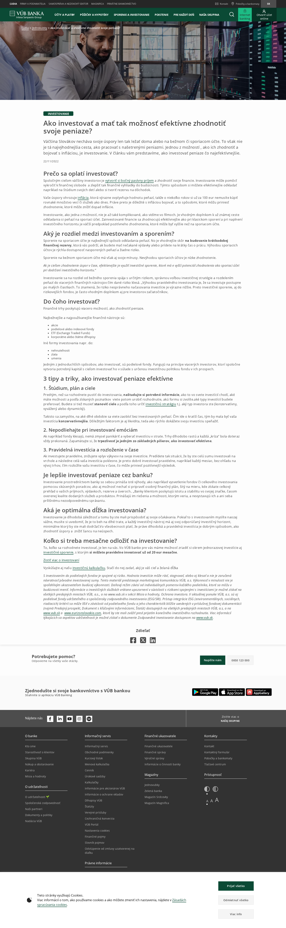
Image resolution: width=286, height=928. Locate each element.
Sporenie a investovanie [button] (131, 15)
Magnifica (97, 3)
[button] (231, 14)
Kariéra (30, 770)
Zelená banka (153, 791)
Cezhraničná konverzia (99, 818)
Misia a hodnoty (35, 776)
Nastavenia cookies (97, 830)
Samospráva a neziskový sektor (68, 3)
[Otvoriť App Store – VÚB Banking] (232, 692)
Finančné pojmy (95, 836)
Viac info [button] (236, 914)
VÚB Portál (91, 824)
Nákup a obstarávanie (39, 764)
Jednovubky (39, 28)
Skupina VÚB (33, 758)
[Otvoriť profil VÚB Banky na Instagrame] (79, 719)
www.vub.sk (51, 613)
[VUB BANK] (27, 14)
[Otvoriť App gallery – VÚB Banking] (259, 692)
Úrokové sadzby (95, 776)
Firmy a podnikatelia (33, 3)
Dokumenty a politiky (38, 815)
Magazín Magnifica (157, 803)
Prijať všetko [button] (236, 886)
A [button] (207, 801)
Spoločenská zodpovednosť (42, 803)
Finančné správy (155, 752)
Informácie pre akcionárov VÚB (105, 788)
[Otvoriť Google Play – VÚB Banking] (205, 692)
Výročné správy (154, 758)
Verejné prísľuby (95, 812)
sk (268, 3)
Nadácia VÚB (33, 821)
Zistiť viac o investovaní (61, 560)
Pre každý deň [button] (184, 15)
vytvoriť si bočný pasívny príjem (129, 180)
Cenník (89, 770)
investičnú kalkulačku (89, 568)
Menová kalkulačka (97, 764)
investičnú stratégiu (161, 404)
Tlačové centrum (215, 764)
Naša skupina (209, 15)
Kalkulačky (91, 782)
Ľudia (13, 3)
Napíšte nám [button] (212, 660)
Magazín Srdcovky (156, 797)
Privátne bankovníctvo (121, 3)
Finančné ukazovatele (159, 746)
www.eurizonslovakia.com (82, 613)
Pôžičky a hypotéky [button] (94, 15)
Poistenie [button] (161, 15)
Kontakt (224, 3)
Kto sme (30, 746)
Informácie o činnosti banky (163, 764)
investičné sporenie (58, 552)
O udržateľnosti (35, 797)
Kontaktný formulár (217, 752)
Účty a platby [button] (64, 15)
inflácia (83, 198)
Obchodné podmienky (99, 752)
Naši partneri (33, 809)
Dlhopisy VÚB (93, 800)
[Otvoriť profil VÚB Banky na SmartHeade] (89, 719)
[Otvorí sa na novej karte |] (133, 640)
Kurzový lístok (94, 758)
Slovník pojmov (94, 842)
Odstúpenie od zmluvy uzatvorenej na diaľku (109, 851)
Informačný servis (96, 746)
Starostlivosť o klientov (39, 752)
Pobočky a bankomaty (218, 758)
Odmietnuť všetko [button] (236, 900)
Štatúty (89, 806)
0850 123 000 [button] (240, 660)
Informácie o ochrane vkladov (104, 794)
